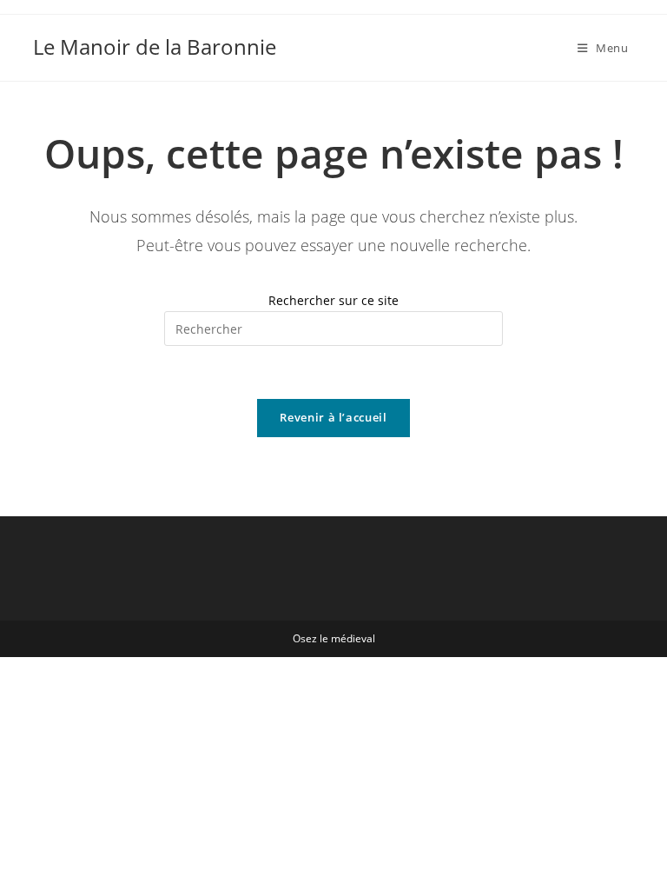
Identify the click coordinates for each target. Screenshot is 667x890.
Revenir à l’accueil (333, 417)
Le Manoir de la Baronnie (154, 46)
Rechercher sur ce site (333, 300)
